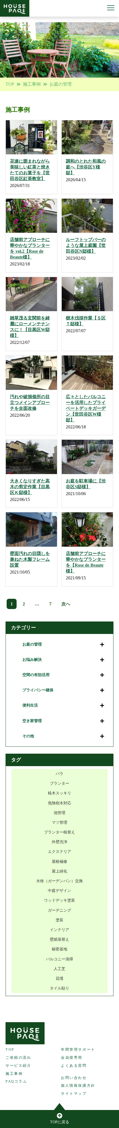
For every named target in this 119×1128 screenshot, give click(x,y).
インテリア (59, 930)
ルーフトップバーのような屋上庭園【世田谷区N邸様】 (86, 245)
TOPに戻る (59, 1122)
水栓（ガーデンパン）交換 (59, 881)
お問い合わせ (74, 1078)
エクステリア (59, 852)
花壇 (59, 978)
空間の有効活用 (36, 675)
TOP (10, 84)
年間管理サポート (78, 1049)
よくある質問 (74, 1065)
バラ (59, 774)
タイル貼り (59, 988)
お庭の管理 (32, 644)
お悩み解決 (32, 660)
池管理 (59, 813)
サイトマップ (74, 1093)
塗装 (59, 920)
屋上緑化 (59, 871)
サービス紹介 (19, 1065)
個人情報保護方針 (78, 1085)
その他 (28, 736)
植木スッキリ (59, 793)
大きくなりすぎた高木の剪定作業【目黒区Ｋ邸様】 (30, 487)
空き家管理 (32, 721)
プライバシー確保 (37, 690)
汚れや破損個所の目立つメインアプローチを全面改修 (30, 402)
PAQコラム (16, 1081)
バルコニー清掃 (59, 959)
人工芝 (59, 969)
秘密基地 (59, 949)
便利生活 (30, 705)
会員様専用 (71, 1057)
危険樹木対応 (59, 803)
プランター (59, 783)
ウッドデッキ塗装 (59, 900)
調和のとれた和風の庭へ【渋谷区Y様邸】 (86, 167)
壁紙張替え (59, 939)
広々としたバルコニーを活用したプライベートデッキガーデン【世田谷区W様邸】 (86, 408)
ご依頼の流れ (19, 1057)
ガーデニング (59, 910)
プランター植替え (59, 832)
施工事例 (32, 84)
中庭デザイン (59, 891)
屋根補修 (59, 862)
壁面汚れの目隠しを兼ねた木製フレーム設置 (30, 559)
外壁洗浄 (59, 842)
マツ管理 (59, 822)
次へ (65, 604)
